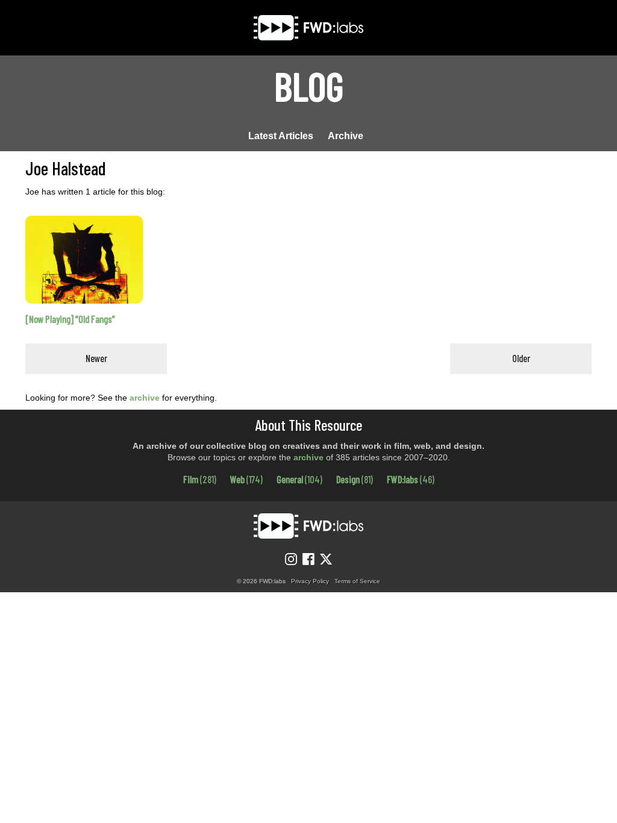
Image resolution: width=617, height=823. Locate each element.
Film (199, 479)
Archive (345, 136)
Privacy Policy (310, 581)
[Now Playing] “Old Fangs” (70, 319)
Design (354, 479)
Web (246, 479)
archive (145, 397)
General (299, 479)
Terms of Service (357, 581)
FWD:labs (410, 479)
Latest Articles (280, 136)
